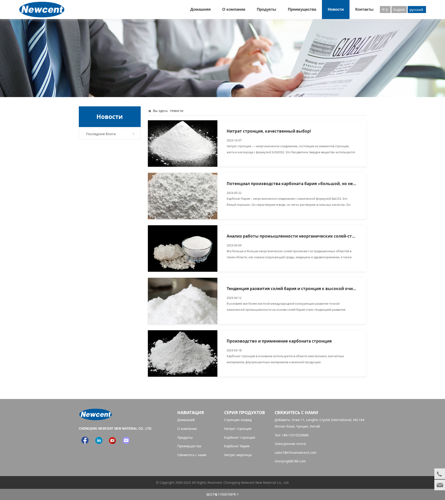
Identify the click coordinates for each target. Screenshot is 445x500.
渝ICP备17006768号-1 (222, 494)
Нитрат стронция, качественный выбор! (269, 131)
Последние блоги (101, 133)
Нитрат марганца (238, 455)
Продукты (266, 9)
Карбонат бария (237, 446)
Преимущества (302, 9)
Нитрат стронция (237, 428)
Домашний (186, 420)
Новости (336, 9)
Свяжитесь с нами (191, 455)
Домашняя (200, 9)
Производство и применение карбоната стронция (279, 341)
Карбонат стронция (239, 437)
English (399, 9)
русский (417, 9)
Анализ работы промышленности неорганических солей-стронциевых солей (308, 236)
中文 (385, 9)
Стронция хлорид (238, 420)
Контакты (364, 9)
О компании (233, 9)
